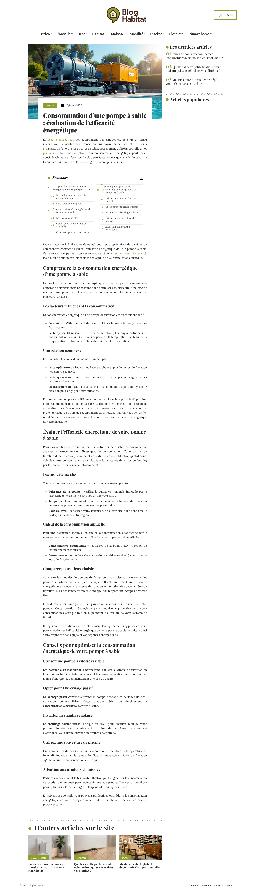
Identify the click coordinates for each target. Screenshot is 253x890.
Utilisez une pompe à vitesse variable (121, 200)
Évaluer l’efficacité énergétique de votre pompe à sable (72, 211)
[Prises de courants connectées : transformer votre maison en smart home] (49, 847)
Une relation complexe (69, 203)
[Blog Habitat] (126, 15)
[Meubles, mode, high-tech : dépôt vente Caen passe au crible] (140, 847)
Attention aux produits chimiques (117, 228)
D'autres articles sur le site (74, 827)
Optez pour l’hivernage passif (121, 206)
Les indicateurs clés (67, 217)
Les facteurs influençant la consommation (71, 197)
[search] (220, 15)
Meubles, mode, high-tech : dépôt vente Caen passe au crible (140, 865)
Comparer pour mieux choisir (72, 232)
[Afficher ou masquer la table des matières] (105, 178)
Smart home (38, 857)
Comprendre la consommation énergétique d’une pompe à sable (71, 188)
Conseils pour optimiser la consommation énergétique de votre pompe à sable (119, 189)
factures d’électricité (132, 253)
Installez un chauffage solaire (121, 212)
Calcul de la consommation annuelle (71, 225)
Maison (81, 857)
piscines (48, 153)
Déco (125, 857)
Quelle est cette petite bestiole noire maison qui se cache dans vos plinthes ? (93, 867)
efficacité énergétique (59, 139)
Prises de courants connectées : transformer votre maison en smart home (48, 867)
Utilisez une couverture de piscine (120, 220)
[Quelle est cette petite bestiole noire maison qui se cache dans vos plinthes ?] (95, 847)
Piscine (50, 105)
